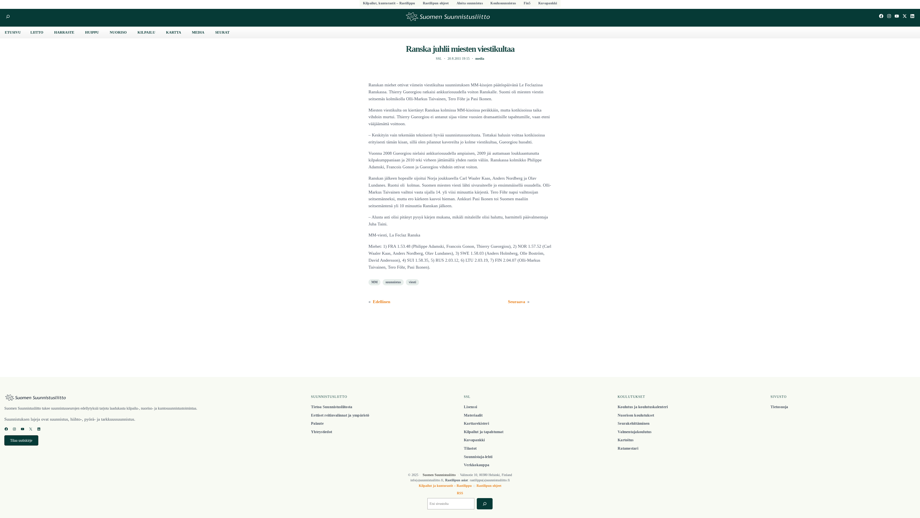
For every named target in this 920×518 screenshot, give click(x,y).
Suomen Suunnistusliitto (439, 475)
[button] (21, 440)
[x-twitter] (904, 16)
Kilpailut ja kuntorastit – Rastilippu (445, 486)
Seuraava (516, 301)
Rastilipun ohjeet (489, 486)
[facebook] (881, 16)
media (479, 58)
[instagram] (889, 16)
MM (374, 282)
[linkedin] (912, 16)
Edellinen (381, 301)
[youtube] (896, 16)
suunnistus (393, 282)
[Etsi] (484, 503)
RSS (460, 493)
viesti (412, 282)
